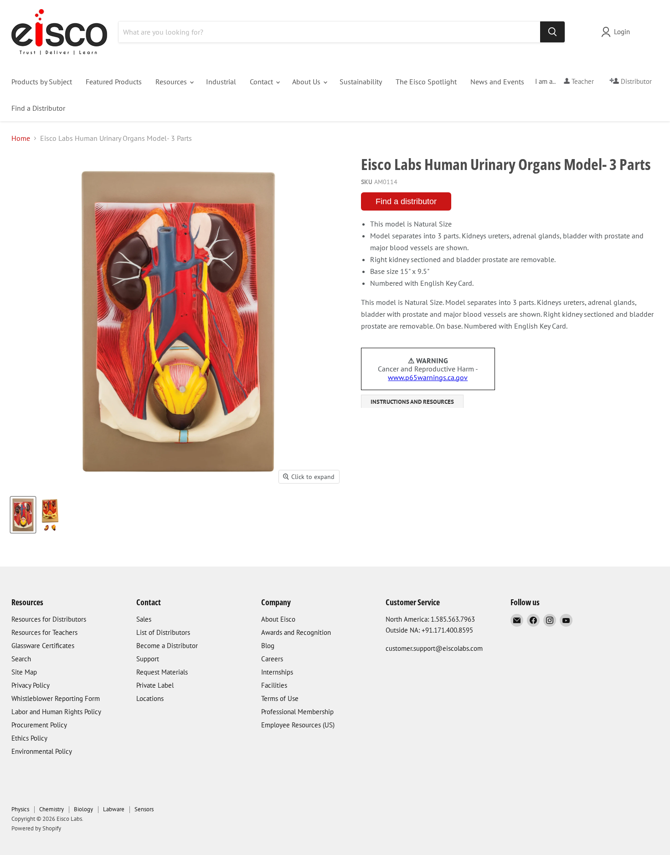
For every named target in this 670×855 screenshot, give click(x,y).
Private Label (155, 685)
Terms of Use (280, 698)
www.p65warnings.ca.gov (428, 377)
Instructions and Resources (412, 402)
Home (20, 138)
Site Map (24, 672)
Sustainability (361, 81)
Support (147, 658)
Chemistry (51, 809)
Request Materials (162, 672)
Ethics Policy (29, 738)
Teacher (582, 81)
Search (21, 658)
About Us (307, 81)
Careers (272, 658)
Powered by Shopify (36, 828)
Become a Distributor (167, 645)
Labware (113, 809)
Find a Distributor (38, 108)
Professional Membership (297, 711)
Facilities (274, 685)
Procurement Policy (39, 725)
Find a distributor (406, 201)
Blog (267, 645)
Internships (277, 672)
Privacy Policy (30, 685)
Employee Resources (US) (298, 725)
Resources (172, 81)
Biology (83, 809)
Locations (150, 698)
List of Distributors (163, 632)
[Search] (552, 31)
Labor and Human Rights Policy (56, 711)
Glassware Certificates (42, 645)
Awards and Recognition (296, 632)
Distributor (635, 81)
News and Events (497, 81)
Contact (262, 81)
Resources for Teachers (44, 632)
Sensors (144, 809)
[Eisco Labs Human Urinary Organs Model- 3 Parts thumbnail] (23, 515)
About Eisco (278, 619)
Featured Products (114, 81)
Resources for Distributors (48, 619)
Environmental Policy (41, 751)
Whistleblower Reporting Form (55, 698)
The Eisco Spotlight (426, 81)
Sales (143, 619)
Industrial (221, 81)
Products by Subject (41, 81)
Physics (20, 809)
